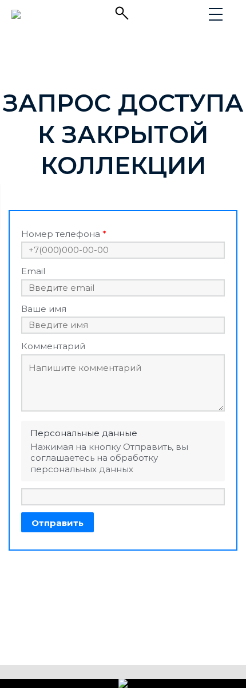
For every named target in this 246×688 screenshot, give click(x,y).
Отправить (57, 522)
